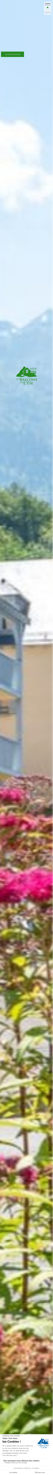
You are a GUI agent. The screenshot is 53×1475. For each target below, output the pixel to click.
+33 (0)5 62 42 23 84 (12, 54)
